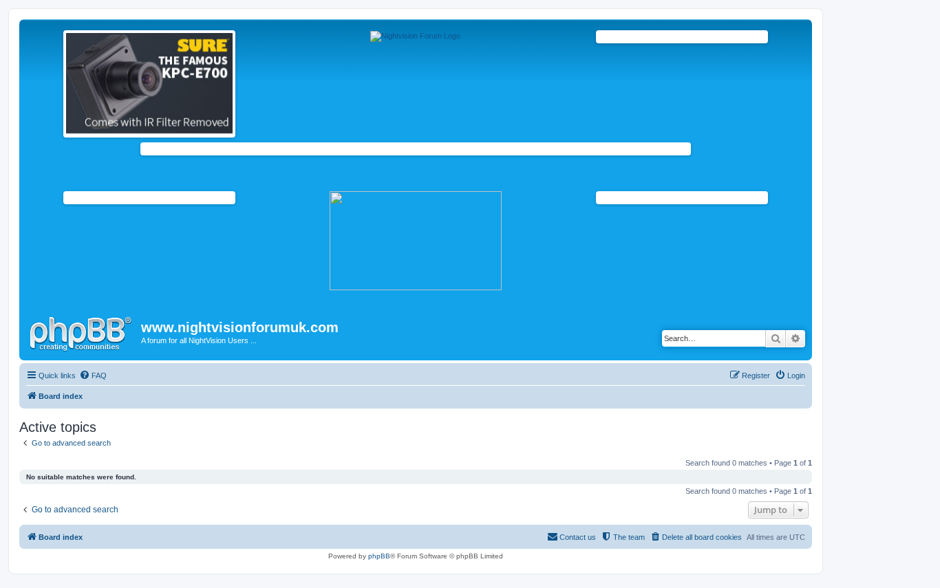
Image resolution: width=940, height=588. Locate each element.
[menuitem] (93, 375)
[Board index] (82, 331)
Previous (51, 80)
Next (247, 80)
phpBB (379, 556)
